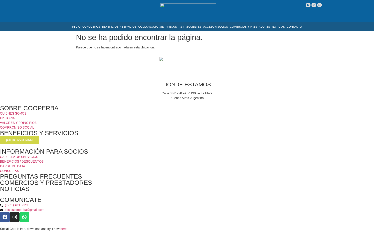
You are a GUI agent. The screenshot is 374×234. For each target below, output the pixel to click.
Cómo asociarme (151, 26)
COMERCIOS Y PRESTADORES (46, 182)
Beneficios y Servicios (119, 26)
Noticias (278, 26)
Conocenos (91, 26)
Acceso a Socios (215, 26)
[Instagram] (313, 5)
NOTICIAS (14, 188)
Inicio (76, 26)
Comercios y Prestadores (250, 26)
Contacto (294, 26)
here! (63, 228)
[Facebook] (308, 5)
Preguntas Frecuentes (183, 26)
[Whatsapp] (319, 5)
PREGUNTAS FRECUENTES (41, 176)
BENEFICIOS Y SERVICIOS (39, 133)
